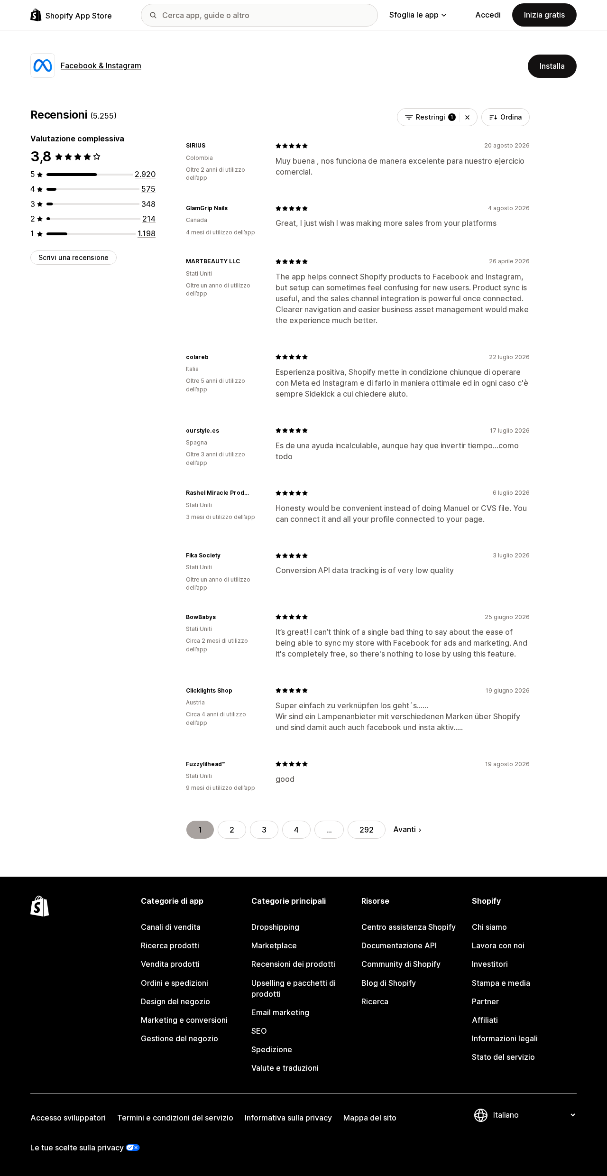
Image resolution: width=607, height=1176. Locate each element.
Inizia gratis (544, 14)
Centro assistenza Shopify (408, 927)
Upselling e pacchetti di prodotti (293, 988)
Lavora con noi (498, 945)
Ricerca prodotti (170, 945)
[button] (467, 117)
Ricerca (374, 1001)
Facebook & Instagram (101, 65)
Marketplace (274, 945)
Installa (552, 66)
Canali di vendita (171, 927)
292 (366, 829)
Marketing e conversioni (184, 1020)
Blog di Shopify (388, 983)
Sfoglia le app (414, 14)
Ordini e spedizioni (174, 983)
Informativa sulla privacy (288, 1117)
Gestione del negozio (179, 1038)
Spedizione (271, 1049)
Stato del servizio (503, 1057)
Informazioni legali (505, 1038)
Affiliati (485, 1020)
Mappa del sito (369, 1117)
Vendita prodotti (170, 964)
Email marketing (280, 1012)
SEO (259, 1031)
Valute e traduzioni (285, 1068)
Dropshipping (275, 927)
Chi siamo (489, 927)
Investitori (490, 964)
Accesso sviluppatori (68, 1117)
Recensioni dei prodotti (293, 964)
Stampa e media (501, 983)
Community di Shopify (401, 964)
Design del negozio (175, 1001)
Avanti (404, 829)
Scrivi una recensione (73, 257)
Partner (485, 1001)
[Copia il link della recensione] (211, 145)
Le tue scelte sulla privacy (77, 1147)
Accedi (488, 14)
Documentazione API (399, 945)
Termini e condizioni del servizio (175, 1117)
